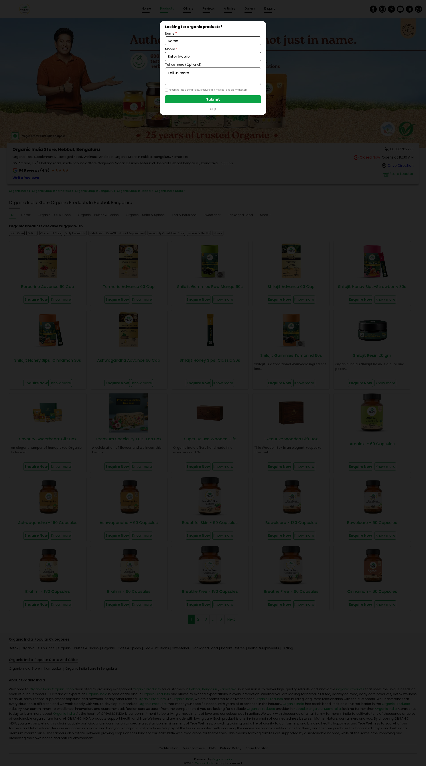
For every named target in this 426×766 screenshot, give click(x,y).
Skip (213, 109)
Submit (213, 99)
